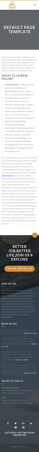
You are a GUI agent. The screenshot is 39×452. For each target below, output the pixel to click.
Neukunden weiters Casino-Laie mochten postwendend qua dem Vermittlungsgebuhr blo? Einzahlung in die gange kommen (18, 341)
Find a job (11, 269)
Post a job (27, 269)
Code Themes (7, 176)
